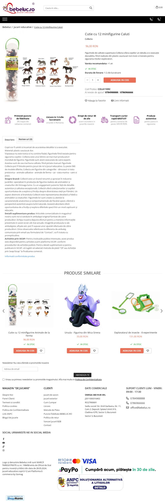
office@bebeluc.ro (140, 407)
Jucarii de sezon (51, 394)
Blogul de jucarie (10, 417)
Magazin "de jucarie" (16, 388)
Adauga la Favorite (96, 100)
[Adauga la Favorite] (41, 350)
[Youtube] (3, 442)
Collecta (88, 38)
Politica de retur (51, 417)
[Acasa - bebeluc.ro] (18, 8)
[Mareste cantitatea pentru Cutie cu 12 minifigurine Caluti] (98, 80)
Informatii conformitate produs (20, 256)
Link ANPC (7, 413)
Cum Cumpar (50, 402)
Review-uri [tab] (25, 139)
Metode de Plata (51, 410)
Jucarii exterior (50, 398)
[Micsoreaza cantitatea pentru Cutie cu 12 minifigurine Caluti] (87, 80)
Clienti (48, 388)
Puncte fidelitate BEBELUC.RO (58, 413)
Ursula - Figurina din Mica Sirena (82, 332)
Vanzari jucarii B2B (52, 421)
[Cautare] (91, 8)
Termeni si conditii (11, 402)
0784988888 (137, 398)
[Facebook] (3, 438)
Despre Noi (7, 394)
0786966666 (137, 403)
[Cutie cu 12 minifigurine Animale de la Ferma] (29, 305)
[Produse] (5, 20)
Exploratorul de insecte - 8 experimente (135, 332)
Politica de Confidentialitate (88, 379)
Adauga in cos (120, 80)
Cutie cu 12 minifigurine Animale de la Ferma (29, 334)
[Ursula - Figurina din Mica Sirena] (82, 305)
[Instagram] (3, 450)
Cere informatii (121, 100)
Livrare (47, 406)
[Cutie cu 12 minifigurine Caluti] (41, 69)
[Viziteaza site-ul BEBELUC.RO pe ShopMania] (15, 497)
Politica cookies (9, 406)
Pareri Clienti (8, 398)
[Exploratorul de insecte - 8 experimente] (136, 305)
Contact (47, 425)
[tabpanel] (41, 69)
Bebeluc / (7, 27)
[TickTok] (3, 446)
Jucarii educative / (24, 27)
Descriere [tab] (9, 139)
